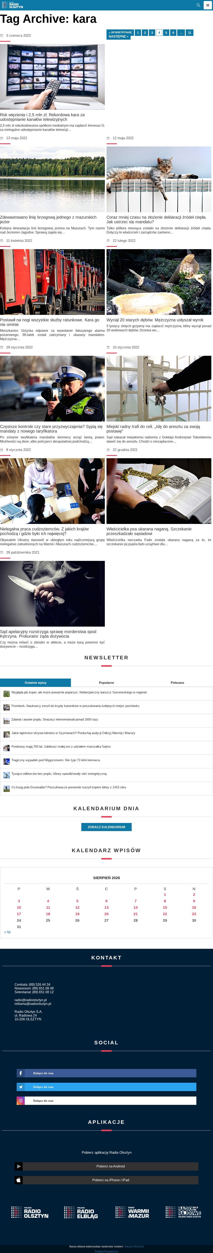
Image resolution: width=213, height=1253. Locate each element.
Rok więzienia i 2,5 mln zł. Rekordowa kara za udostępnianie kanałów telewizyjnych (42, 117)
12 (77, 907)
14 (136, 907)
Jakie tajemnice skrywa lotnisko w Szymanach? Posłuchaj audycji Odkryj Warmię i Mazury (73, 733)
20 (106, 914)
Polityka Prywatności (106, 1251)
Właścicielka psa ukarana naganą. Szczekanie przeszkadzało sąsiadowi (149, 531)
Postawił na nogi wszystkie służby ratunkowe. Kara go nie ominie (49, 322)
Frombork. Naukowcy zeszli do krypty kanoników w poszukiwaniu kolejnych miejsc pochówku (75, 706)
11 (189, 32)
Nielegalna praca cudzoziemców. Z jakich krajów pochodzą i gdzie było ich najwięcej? (44, 531)
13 (106, 907)
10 (19, 907)
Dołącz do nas (43, 1073)
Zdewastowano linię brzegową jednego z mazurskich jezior (48, 219)
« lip (7, 932)
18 (48, 914)
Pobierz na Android (111, 1166)
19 (77, 914)
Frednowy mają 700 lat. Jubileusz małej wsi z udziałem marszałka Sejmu (61, 746)
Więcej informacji (134, 1246)
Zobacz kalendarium (106, 827)
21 (136, 914)
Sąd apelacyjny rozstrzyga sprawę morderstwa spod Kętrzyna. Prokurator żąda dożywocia (48, 633)
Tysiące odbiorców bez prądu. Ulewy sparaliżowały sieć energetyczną (58, 773)
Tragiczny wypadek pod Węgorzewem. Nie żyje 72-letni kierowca (55, 760)
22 (165, 914)
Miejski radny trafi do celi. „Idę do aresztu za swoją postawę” (153, 428)
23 (194, 914)
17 (19, 914)
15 (165, 907)
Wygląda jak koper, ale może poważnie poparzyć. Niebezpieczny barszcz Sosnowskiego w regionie (79, 692)
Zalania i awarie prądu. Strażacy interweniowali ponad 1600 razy (54, 719)
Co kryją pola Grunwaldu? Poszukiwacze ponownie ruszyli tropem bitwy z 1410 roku (68, 787)
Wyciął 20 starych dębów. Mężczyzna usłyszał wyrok (154, 320)
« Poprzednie (120, 32)
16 (194, 907)
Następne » (118, 36)
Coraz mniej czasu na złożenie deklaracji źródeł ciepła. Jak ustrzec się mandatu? (156, 219)
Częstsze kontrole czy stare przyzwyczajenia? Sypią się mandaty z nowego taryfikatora (51, 428)
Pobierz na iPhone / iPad (110, 1180)
